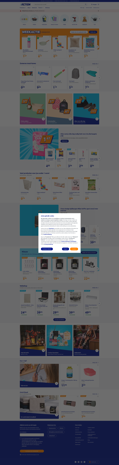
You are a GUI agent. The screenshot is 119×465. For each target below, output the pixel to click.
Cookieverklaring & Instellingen (68, 241)
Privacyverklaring (48, 244)
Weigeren (65, 249)
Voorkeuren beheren (46, 249)
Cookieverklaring (47, 234)
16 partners (51, 228)
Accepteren (74, 249)
